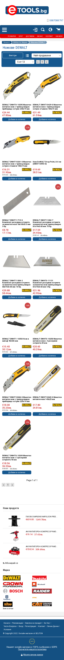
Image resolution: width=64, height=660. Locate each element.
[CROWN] (17, 584)
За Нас (47, 623)
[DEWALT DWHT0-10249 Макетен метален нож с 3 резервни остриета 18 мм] (17, 436)
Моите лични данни (33, 654)
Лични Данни (53, 626)
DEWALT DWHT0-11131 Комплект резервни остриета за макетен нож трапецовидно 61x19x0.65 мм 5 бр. (47, 284)
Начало (6, 42)
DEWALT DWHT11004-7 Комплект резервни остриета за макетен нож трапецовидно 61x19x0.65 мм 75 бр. (47, 223)
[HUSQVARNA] (17, 597)
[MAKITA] (46, 577)
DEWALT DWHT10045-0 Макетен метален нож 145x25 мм (47, 398)
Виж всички (8, 609)
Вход (21, 626)
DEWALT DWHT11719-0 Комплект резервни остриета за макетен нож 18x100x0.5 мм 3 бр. (16, 223)
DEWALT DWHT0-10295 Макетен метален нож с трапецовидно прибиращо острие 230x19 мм (16, 107)
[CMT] (46, 604)
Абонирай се (11, 563)
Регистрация (30, 626)
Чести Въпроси (10, 626)
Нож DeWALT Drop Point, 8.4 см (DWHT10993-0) (47, 163)
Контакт (41, 626)
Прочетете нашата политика (32, 649)
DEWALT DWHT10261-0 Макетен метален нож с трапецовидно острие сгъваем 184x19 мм (16, 164)
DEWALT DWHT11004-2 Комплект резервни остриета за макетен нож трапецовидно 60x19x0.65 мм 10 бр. (16, 284)
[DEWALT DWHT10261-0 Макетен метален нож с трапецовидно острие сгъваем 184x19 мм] (17, 142)
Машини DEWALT (38, 42)
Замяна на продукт (33, 623)
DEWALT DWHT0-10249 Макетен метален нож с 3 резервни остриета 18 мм (16, 458)
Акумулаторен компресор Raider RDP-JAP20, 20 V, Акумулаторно (42, 532)
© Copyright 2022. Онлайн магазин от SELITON (23, 633)
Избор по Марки (20, 42)
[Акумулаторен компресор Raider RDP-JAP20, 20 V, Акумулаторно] (14, 536)
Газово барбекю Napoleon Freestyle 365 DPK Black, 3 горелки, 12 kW (42, 517)
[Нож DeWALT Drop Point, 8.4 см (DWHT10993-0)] (47, 142)
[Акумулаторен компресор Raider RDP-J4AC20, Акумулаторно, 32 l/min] (14, 551)
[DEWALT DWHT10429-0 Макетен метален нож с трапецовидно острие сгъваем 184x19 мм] (47, 86)
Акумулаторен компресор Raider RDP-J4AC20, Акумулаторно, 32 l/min (42, 546)
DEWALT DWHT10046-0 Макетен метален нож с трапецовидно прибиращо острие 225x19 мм (16, 399)
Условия (7, 630)
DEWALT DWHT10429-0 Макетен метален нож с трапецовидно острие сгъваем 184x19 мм (47, 107)
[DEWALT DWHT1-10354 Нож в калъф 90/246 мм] (17, 320)
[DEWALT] (17, 577)
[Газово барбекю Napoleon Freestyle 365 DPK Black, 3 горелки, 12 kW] (14, 521)
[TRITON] (17, 604)
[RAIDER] (46, 591)
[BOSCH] (17, 591)
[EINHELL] (46, 584)
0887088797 (56, 20)
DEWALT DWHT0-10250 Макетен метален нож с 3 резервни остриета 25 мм (47, 341)
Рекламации (17, 623)
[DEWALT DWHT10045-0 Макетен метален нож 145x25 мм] (47, 378)
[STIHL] (46, 597)
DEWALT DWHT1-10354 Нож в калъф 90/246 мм (15, 340)
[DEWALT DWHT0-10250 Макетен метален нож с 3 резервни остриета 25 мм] (47, 320)
